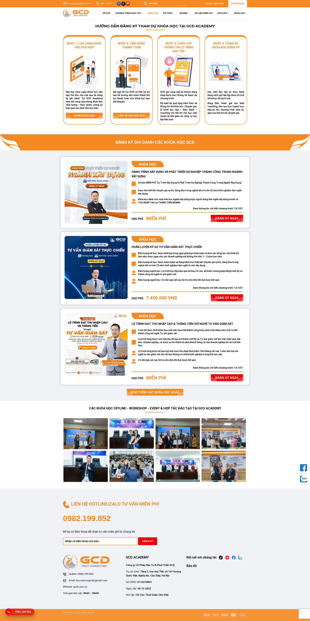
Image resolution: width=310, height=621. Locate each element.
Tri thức (167, 13)
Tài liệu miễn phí (203, 13)
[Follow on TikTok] (123, 4)
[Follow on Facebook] (119, 4)
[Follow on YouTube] (128, 4)
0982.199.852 (106, 3)
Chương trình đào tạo (128, 13)
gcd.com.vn (80, 586)
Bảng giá (153, 13)
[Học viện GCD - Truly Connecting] (76, 13)
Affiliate (222, 13)
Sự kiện (183, 13)
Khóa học (239, 13)
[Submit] (145, 4)
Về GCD (106, 13)
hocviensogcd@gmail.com (79, 3)
